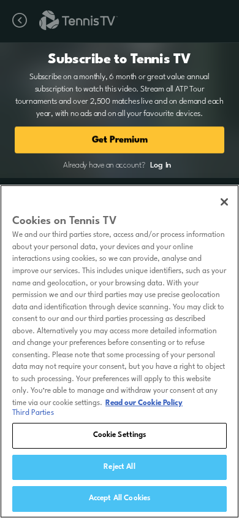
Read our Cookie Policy (144, 403)
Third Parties (33, 413)
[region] (119, 351)
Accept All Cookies (119, 498)
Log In (160, 165)
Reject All (119, 467)
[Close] (224, 201)
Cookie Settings (119, 435)
